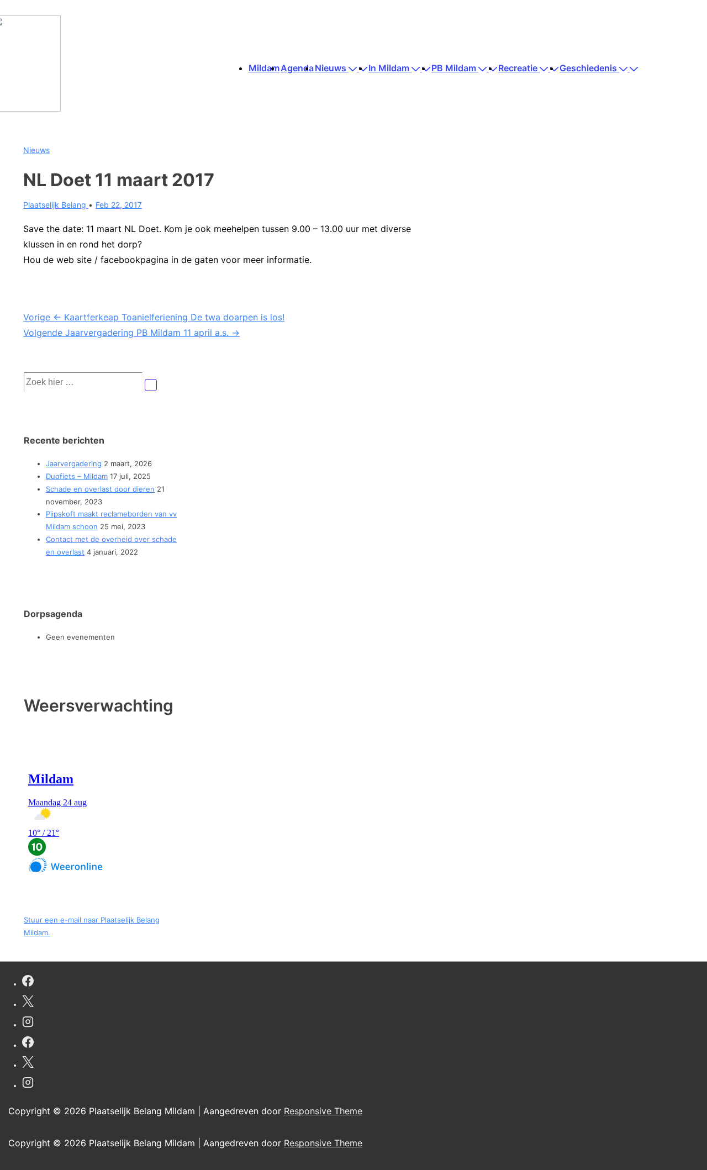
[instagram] (28, 1023)
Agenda (297, 67)
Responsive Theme (323, 1110)
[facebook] (28, 982)
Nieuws (330, 67)
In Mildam (388, 67)
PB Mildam (453, 67)
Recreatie (517, 67)
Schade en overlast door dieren (100, 488)
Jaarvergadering (74, 463)
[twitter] (28, 1003)
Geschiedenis (588, 67)
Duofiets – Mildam (77, 476)
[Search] (151, 385)
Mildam (264, 67)
